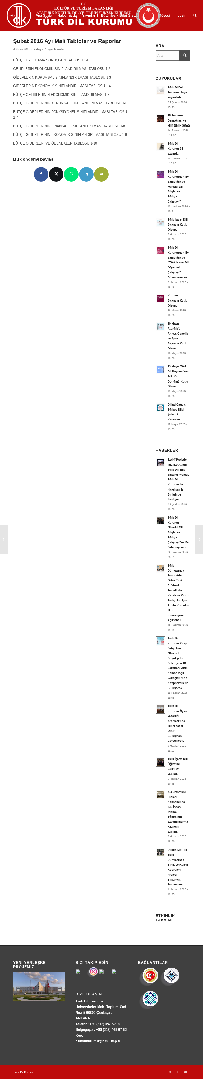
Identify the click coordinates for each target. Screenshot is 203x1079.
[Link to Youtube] (186, 1072)
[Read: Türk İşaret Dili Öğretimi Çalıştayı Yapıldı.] (160, 762)
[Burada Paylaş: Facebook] (41, 174)
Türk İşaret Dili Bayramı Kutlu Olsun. (178, 224)
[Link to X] (170, 1072)
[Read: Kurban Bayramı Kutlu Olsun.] (160, 298)
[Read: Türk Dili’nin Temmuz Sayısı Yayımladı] (160, 90)
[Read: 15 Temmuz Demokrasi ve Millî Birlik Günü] (160, 118)
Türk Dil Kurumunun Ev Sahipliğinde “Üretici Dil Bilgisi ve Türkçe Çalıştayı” (178, 186)
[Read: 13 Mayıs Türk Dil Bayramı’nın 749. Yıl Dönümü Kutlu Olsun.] (160, 369)
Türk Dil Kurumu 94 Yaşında (175, 148)
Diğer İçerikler (55, 49)
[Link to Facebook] (178, 1072)
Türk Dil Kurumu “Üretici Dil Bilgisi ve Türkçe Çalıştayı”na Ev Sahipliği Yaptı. (178, 532)
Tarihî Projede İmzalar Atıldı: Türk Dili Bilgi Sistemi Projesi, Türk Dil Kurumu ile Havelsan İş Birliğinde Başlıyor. (178, 479)
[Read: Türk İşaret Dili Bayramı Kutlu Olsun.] (160, 222)
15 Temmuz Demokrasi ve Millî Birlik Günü (179, 120)
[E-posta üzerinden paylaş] (101, 174)
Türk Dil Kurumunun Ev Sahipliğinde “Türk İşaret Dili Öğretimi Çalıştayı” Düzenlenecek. (178, 262)
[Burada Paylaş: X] (56, 174)
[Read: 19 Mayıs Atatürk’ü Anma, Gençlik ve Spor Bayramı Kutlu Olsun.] (160, 326)
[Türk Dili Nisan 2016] (199, 539)
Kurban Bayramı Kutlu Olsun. (177, 300)
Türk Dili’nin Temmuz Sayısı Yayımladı (178, 92)
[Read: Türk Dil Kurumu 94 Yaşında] (160, 146)
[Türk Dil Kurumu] (95, 15)
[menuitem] (194, 15)
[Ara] (194, 15)
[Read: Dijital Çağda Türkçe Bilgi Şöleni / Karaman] (160, 407)
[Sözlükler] (4, 539)
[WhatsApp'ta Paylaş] (71, 174)
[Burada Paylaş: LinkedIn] (86, 174)
